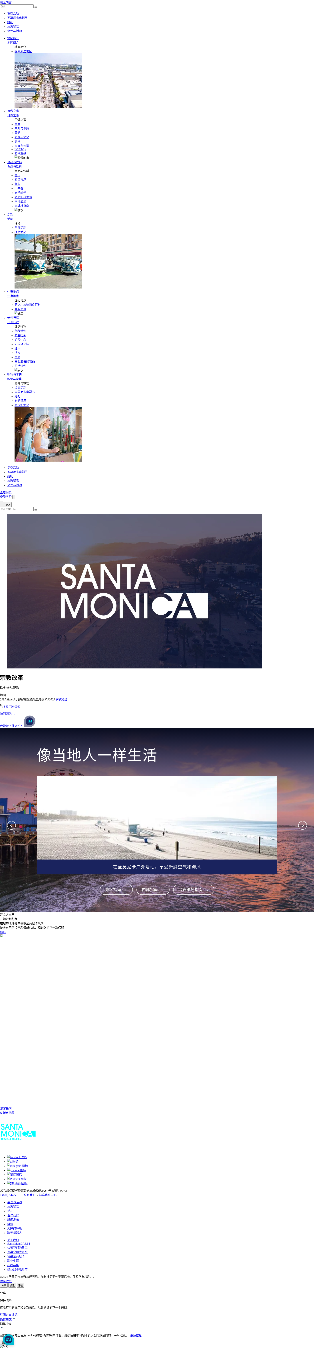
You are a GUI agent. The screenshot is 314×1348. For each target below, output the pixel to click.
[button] (157, 1323)
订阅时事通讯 (8, 1314)
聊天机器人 (14, 1232)
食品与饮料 (14, 162)
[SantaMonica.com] (18, 1150)
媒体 (10, 1224)
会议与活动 (14, 31)
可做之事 (13, 111)
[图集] (17, 1165)
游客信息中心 (48, 1195)
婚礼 (10, 22)
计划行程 (13, 317)
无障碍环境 (14, 1228)
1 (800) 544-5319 (10, 1195)
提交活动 (13, 13)
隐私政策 (6, 1281)
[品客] (17, 1179)
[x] (12, 1161)
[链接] (14, 1174)
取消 (7, 505)
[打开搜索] (13, 497)
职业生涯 (13, 1260)
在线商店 (13, 1265)
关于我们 (13, 1240)
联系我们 (29, 1195)
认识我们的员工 (17, 1247)
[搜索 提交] (35, 7)
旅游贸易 (13, 26)
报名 (3, 932)
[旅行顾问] (17, 1183)
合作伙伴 (13, 1215)
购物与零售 (14, 374)
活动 (10, 214)
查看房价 (20, 309)
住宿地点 (13, 291)
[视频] (16, 1170)
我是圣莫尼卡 (16, 1256)
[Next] (302, 825)
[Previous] (11, 825)
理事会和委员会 (17, 1252)
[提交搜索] (35, 509)
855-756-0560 (12, 706)
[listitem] (116, 890)
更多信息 (136, 1335)
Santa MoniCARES (18, 1243)
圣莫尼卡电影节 (17, 17)
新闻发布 (13, 1219)
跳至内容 (6, 2)
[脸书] (17, 1157)
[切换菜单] (1, 501)
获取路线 (61, 699)
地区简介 (13, 38)
